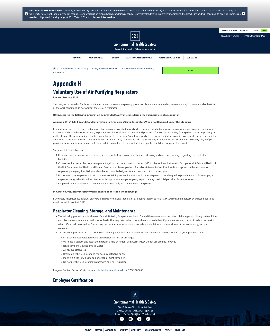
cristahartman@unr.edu (111, 270)
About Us (77, 57)
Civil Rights (136, 330)
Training (115, 57)
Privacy (168, 330)
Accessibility (110, 330)
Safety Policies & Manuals (139, 57)
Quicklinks (244, 30)
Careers (98, 330)
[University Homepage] (54, 69)
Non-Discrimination (153, 330)
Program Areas (96, 57)
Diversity (124, 330)
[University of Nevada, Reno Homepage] (135, 294)
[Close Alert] (243, 13)
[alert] (135, 14)
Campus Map (180, 330)
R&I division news (229, 30)
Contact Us (192, 57)
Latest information (104, 17)
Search (255, 30)
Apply (264, 30)
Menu (190, 70)
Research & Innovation (230, 35)
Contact (88, 330)
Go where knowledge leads (254, 35)
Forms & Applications (169, 57)
